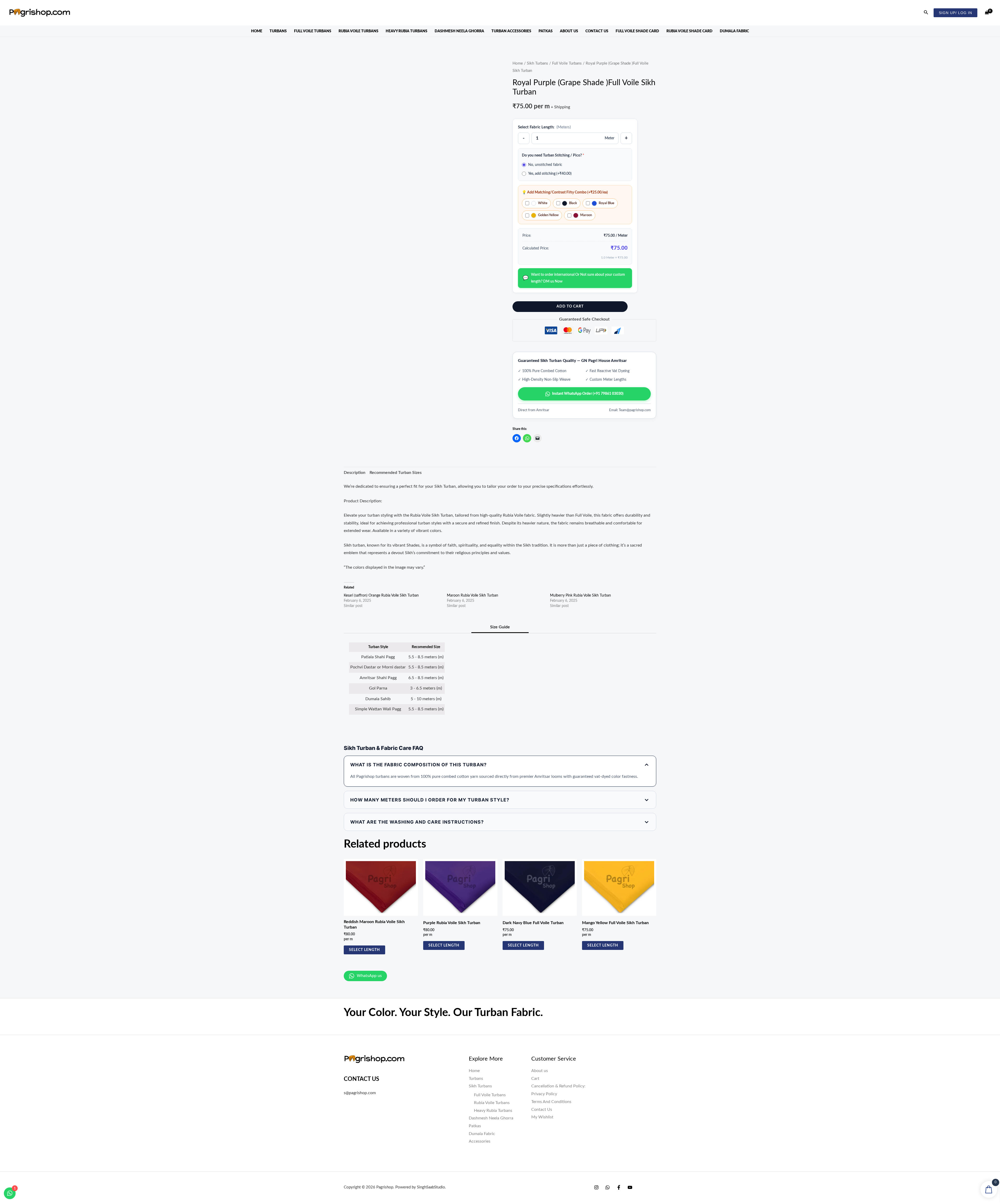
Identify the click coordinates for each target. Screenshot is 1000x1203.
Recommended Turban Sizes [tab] (396, 473)
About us (569, 31)
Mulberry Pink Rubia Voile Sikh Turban (580, 595)
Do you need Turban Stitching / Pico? (553, 155)
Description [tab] (354, 473)
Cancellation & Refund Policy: (558, 1086)
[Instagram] (596, 1187)
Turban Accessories (511, 31)
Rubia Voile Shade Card (689, 31)
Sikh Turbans (537, 63)
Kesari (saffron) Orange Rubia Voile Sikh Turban (381, 595)
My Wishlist (542, 1117)
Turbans (278, 31)
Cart (535, 1078)
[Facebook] (618, 1187)
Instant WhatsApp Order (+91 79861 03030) (587, 394)
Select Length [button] (364, 950)
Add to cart (570, 306)
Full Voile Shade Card (637, 31)
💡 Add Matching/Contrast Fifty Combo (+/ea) (565, 192)
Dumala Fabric (734, 31)
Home (256, 31)
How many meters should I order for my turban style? (429, 800)
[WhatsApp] (607, 1187)
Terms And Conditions (551, 1102)
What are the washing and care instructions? (417, 822)
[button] (926, 12)
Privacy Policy (544, 1094)
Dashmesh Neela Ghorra (459, 31)
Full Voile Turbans (312, 31)
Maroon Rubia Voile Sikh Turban (472, 595)
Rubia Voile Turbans (358, 31)
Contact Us (596, 31)
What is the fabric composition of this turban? (418, 764)
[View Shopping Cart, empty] (987, 13)
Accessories (479, 1141)
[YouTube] (630, 1187)
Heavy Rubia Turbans (406, 31)
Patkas (546, 31)
